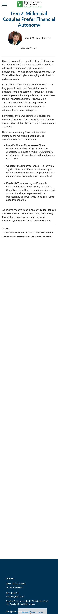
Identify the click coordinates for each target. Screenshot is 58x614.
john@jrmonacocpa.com (16, 611)
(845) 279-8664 (18, 584)
